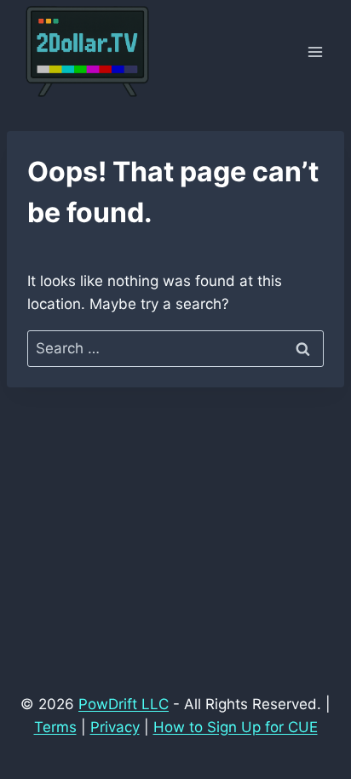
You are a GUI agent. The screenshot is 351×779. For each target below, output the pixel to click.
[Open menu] (315, 52)
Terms (55, 727)
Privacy (115, 727)
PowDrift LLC (123, 704)
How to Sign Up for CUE (235, 727)
